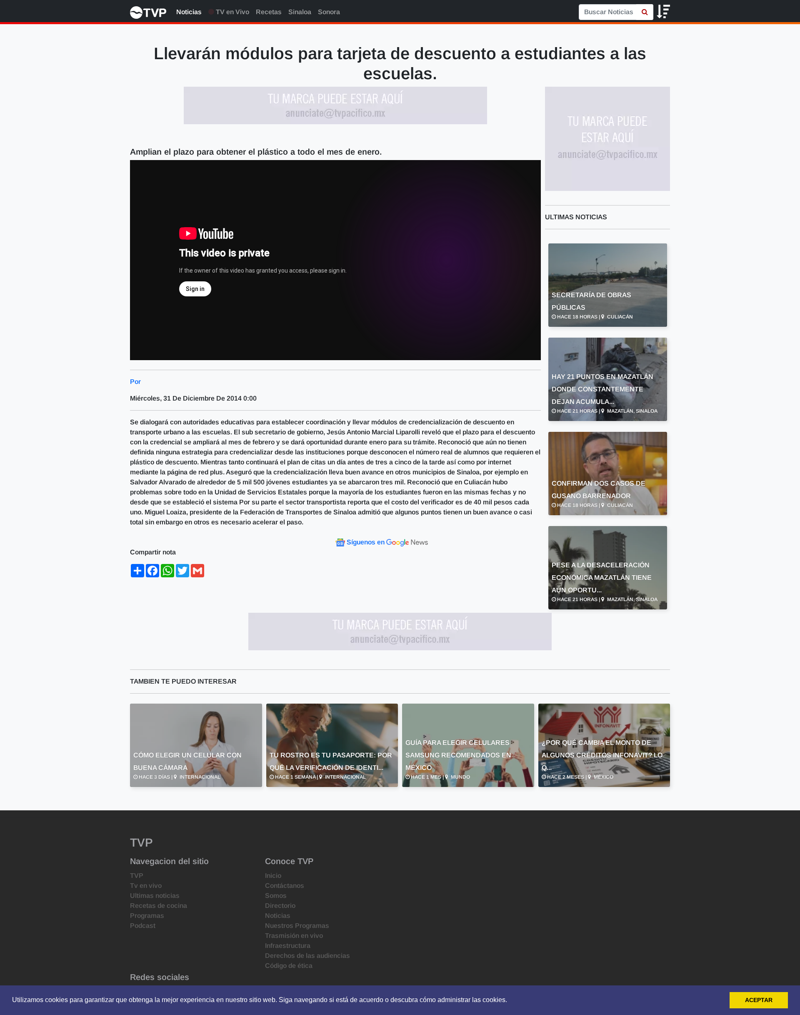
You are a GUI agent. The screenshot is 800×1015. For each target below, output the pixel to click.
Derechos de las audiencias (307, 955)
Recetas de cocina (158, 905)
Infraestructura (287, 945)
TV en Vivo (231, 11)
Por (135, 381)
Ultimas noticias (155, 895)
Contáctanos (284, 885)
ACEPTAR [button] (758, 1000)
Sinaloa (299, 11)
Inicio (273, 875)
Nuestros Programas (297, 925)
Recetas (269, 11)
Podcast (142, 925)
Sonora (329, 11)
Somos (276, 895)
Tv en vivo (146, 885)
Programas (147, 915)
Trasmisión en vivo (294, 935)
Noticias (189, 11)
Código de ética (288, 965)
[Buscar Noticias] (644, 12)
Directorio (280, 905)
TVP (136, 875)
